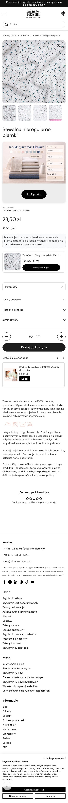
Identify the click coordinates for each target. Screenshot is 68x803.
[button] (62, 14)
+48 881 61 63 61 (11, 555)
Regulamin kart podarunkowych (20, 603)
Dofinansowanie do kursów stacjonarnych (26, 690)
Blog (4, 706)
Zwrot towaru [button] (10, 319)
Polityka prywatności (14, 720)
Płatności (7, 616)
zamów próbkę (46, 475)
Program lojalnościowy (15, 638)
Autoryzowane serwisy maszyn (19, 611)
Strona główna (9, 35)
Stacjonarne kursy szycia (16, 668)
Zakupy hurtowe (11, 643)
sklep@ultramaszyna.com (16, 561)
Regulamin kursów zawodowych (20, 681)
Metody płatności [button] (12, 309)
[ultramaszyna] (33, 13)
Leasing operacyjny (13, 630)
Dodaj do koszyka (41, 267)
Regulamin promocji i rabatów (19, 634)
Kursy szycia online (13, 664)
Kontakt (6, 716)
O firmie (6, 711)
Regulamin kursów (12, 672)
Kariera (6, 738)
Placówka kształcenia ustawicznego (22, 677)
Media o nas (9, 729)
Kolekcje (25, 35)
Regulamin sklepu (12, 598)
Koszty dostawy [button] (11, 299)
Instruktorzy (9, 724)
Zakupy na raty (10, 625)
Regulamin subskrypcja (15, 647)
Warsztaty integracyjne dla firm (19, 686)
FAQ (4, 747)
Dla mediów (9, 733)
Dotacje (6, 742)
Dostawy (7, 620)
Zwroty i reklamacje (13, 607)
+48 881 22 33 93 (12, 548)
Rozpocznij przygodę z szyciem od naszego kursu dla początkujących (34, 3)
